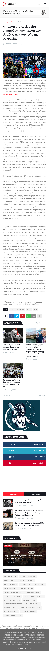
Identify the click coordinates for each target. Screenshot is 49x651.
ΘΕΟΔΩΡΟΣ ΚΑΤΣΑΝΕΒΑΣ (12, 592)
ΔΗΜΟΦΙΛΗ (13, 494)
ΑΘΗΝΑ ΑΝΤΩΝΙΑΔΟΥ (29, 612)
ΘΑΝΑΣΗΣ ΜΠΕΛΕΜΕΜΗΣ (12, 616)
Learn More (20, 648)
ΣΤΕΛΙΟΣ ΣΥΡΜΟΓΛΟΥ (27, 577)
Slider (35, 309)
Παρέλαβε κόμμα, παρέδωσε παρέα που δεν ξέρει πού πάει (23, 557)
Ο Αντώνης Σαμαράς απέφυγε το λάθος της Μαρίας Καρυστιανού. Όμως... (30, 524)
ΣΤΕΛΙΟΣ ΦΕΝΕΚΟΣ (10, 588)
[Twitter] (16, 316)
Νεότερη (7, 395)
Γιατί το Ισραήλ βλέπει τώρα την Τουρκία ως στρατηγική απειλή (11, 347)
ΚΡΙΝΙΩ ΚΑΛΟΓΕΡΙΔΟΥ (32, 592)
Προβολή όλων (41, 323)
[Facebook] (11, 316)
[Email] (33, 316)
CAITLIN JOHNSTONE (11, 612)
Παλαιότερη (41, 395)
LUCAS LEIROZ (25, 585)
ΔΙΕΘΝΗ (17, 22)
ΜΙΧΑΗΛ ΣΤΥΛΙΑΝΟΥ (26, 581)
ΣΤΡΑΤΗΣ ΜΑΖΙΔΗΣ (10, 577)
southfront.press (11, 94)
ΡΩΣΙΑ (29, 309)
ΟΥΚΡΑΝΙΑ (20, 309)
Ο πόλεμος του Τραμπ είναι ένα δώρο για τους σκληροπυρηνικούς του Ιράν (12, 383)
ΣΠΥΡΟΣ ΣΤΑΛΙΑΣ (29, 600)
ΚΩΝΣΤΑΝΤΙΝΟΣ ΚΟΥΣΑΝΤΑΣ (30, 608)
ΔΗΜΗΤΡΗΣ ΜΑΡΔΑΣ (32, 604)
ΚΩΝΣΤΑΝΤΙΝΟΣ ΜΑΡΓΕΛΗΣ (34, 596)
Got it (32, 648)
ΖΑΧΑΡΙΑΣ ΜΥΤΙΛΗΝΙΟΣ (12, 600)
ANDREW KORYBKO (10, 585)
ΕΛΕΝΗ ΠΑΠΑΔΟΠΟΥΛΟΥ (12, 596)
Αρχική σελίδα (8, 22)
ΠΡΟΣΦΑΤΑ (35, 494)
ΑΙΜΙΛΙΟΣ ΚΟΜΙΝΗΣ (10, 608)
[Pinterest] (22, 316)
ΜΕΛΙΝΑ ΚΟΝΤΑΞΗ (10, 581)
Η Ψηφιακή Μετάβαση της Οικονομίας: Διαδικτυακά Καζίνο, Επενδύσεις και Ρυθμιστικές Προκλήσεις (29, 512)
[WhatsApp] (28, 316)
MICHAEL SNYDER (27, 588)
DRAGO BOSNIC (39, 585)
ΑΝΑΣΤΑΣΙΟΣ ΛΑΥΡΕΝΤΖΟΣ (13, 604)
